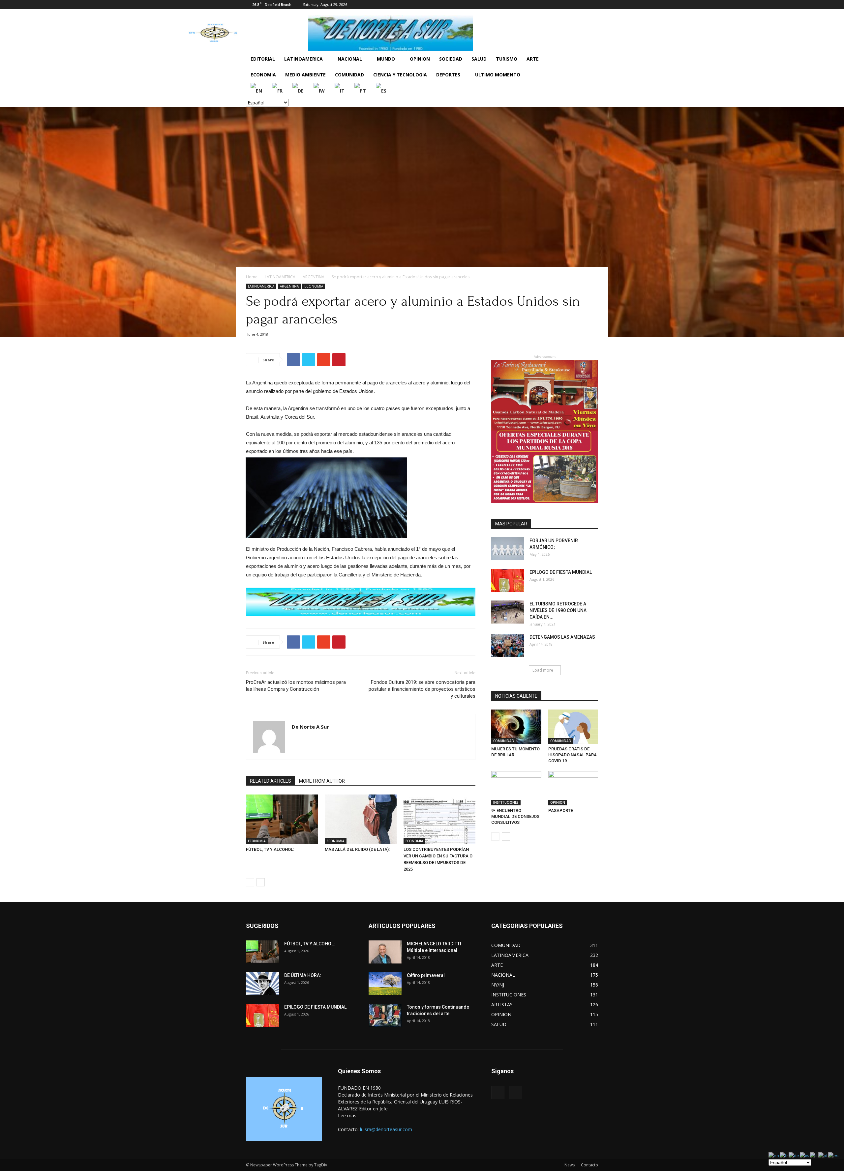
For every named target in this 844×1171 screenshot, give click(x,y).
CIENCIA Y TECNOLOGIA (400, 74)
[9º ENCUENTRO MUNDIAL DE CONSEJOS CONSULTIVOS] (516, 788)
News (569, 1165)
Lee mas (347, 1115)
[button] (590, 59)
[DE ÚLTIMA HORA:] (262, 983)
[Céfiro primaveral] (385, 983)
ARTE (533, 59)
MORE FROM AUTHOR (322, 781)
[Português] (360, 90)
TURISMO (506, 59)
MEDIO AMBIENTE (305, 74)
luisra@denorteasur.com (386, 1129)
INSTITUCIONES (506, 802)
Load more (542, 670)
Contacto (589, 1165)
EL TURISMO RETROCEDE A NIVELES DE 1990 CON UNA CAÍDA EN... (558, 610)
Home (251, 277)
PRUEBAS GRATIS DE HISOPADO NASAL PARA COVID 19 (572, 754)
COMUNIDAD (349, 74)
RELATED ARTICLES (270, 781)
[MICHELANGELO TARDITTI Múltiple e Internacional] (385, 951)
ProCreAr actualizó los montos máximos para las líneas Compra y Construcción (296, 685)
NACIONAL (350, 59)
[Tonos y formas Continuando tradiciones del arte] (385, 1015)
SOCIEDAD (450, 59)
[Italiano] (340, 90)
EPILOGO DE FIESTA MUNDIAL (560, 572)
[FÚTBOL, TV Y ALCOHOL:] (282, 819)
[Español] (381, 90)
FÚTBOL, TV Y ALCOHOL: (270, 849)
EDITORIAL (263, 59)
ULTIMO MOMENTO (497, 74)
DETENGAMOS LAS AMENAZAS (562, 637)
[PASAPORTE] (573, 788)
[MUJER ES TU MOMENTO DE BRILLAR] (516, 727)
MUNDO (386, 59)
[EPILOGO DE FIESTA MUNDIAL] (507, 580)
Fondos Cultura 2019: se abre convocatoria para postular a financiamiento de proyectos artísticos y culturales (422, 689)
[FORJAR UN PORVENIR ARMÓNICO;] (507, 548)
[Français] (277, 90)
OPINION (420, 59)
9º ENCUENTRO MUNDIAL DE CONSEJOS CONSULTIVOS (515, 816)
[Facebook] (582, 4)
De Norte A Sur (310, 726)
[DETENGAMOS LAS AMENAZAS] (507, 645)
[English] (256, 90)
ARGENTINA (313, 277)
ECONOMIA (263, 74)
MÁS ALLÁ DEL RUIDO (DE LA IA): (357, 849)
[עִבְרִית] (319, 90)
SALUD (479, 59)
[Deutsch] (298, 90)
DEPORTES (448, 74)
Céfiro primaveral (426, 975)
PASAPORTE (560, 810)
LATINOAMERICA (303, 59)
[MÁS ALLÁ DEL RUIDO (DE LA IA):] (361, 819)
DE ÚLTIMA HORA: (302, 975)
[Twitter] (593, 4)
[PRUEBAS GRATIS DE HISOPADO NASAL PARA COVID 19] (573, 727)
